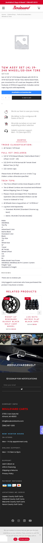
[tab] (21, 140)
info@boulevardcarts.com (13, 421)
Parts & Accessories (24, 14)
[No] (40, 535)
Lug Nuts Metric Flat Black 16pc (32, 319)
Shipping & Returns (10, 470)
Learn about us (8, 464)
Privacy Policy (7, 473)
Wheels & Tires (7, 16)
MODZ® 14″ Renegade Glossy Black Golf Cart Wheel (11, 321)
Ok (15, 539)
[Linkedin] (24, 520)
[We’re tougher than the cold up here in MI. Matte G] (27, 339)
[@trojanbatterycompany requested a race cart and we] (5, 339)
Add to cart (27, 98)
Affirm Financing (9, 467)
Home (4, 14)
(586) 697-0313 (8, 425)
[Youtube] (30, 520)
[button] (39, 8)
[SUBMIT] (21, 389)
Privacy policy (24, 539)
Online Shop (11, 14)
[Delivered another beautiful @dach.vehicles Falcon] (37, 339)
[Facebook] (13, 520)
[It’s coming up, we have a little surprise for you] (16, 339)
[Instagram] (18, 520)
